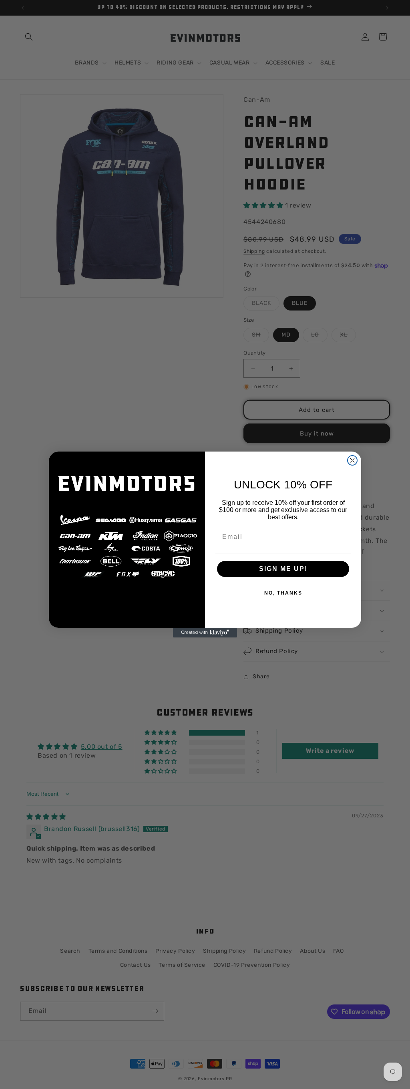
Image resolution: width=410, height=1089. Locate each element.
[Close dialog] (352, 460)
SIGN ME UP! (283, 568)
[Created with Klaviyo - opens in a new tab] (205, 632)
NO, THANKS (283, 593)
